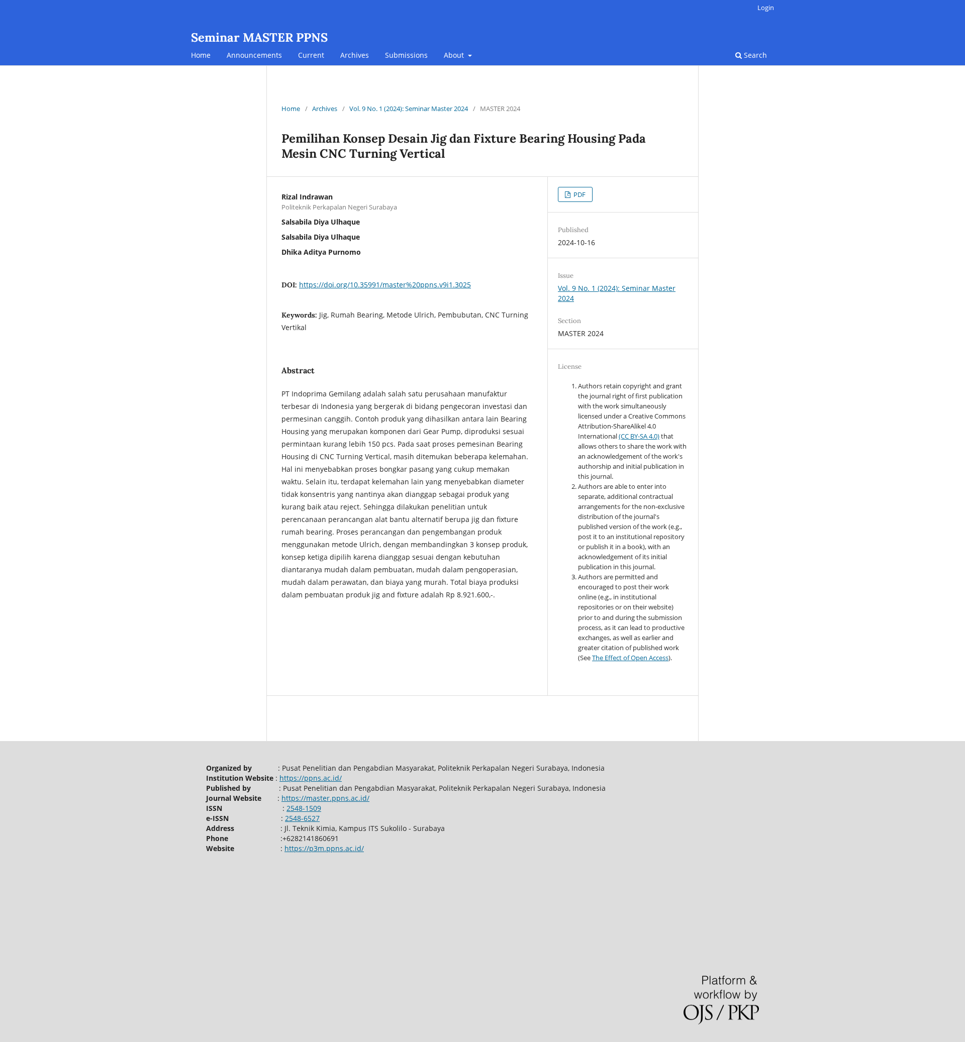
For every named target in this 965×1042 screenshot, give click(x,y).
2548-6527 (302, 818)
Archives (354, 55)
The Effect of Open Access (630, 657)
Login (765, 7)
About (455, 55)
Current (311, 55)
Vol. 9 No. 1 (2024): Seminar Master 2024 (408, 108)
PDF (579, 194)
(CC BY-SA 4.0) (639, 436)
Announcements (254, 55)
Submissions (406, 55)
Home (201, 55)
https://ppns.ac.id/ (310, 778)
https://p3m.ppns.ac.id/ (324, 848)
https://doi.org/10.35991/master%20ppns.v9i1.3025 (385, 284)
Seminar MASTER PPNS (259, 37)
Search (754, 55)
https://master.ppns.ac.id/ (325, 798)
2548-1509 (303, 808)
